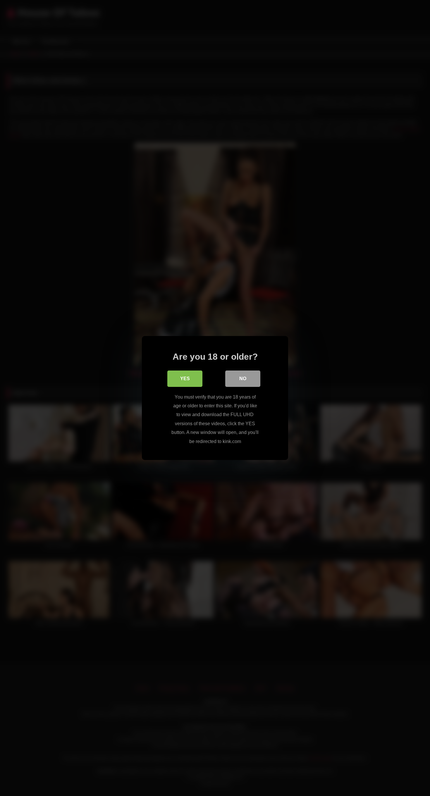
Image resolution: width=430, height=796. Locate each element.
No (242, 378)
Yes (185, 378)
